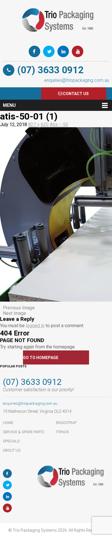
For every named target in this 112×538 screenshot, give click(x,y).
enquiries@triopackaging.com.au (76, 80)
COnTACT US (76, 93)
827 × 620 (38, 124)
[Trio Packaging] (56, 38)
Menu (9, 105)
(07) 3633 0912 (50, 70)
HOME (8, 423)
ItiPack (62, 432)
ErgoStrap (66, 423)
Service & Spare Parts (23, 432)
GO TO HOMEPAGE (40, 357)
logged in (35, 325)
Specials (11, 441)
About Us (11, 450)
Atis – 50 (59, 124)
